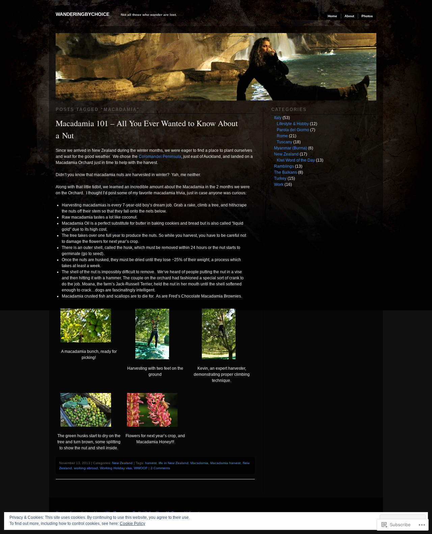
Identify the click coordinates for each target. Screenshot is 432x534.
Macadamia (199, 463)
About (349, 16)
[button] (89, 335)
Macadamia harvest (225, 463)
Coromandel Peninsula (160, 156)
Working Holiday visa (116, 468)
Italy (277, 117)
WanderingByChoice (82, 14)
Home (332, 16)
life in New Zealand (173, 463)
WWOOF (140, 468)
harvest (151, 463)
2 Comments (160, 468)
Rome (282, 136)
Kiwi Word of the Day (296, 160)
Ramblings (284, 166)
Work (279, 184)
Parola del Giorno (293, 130)
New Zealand (122, 463)
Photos (367, 16)
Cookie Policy (132, 523)
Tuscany (284, 142)
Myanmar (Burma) (290, 148)
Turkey (280, 178)
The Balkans (285, 172)
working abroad (86, 468)
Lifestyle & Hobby (293, 123)
